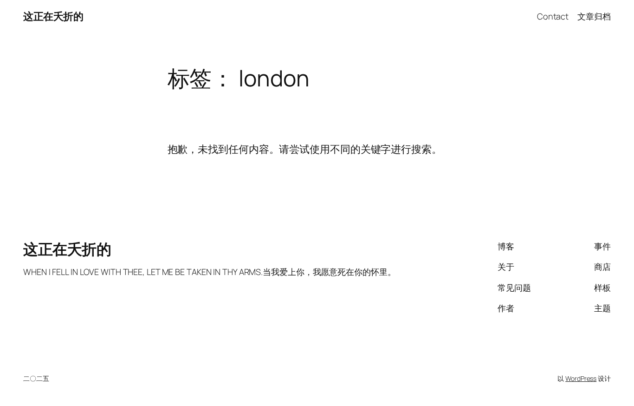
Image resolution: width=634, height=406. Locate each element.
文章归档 (594, 16)
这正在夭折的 (53, 16)
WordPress (580, 378)
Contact (553, 16)
